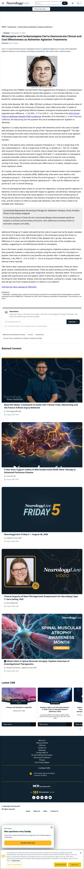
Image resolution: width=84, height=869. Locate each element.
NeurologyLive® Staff (13, 411)
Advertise (42, 750)
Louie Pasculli (11, 476)
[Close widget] (52, 827)
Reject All (74, 865)
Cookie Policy (15, 860)
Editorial (42, 745)
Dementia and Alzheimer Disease (13, 335)
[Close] (80, 853)
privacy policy (43, 326)
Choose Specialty (40, 9)
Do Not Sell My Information (42, 755)
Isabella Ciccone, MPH (14, 538)
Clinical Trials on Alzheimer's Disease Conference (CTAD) (22, 338)
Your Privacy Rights (42, 762)
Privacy (42, 760)
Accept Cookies (60, 865)
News (45, 811)
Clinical (30, 335)
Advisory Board (42, 743)
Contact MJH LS (42, 752)
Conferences (12, 27)
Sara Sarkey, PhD (12, 603)
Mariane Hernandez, (13, 668)
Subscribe (72, 322)
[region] (42, 859)
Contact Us (42, 748)
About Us (42, 740)
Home (4, 27)
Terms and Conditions (42, 757)
